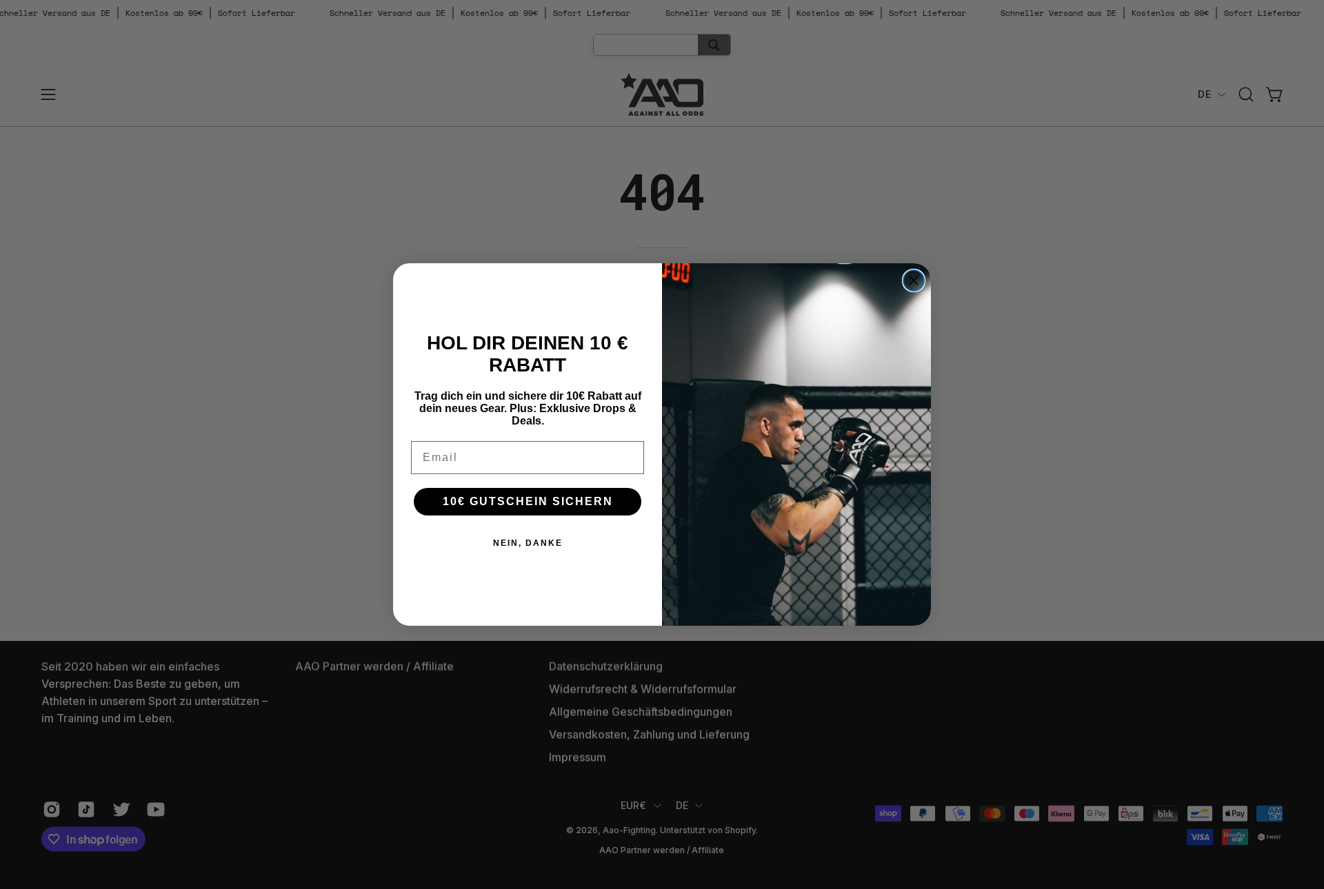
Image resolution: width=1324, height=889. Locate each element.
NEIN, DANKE (528, 543)
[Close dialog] (913, 280)
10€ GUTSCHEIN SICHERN (528, 501)
